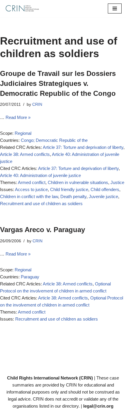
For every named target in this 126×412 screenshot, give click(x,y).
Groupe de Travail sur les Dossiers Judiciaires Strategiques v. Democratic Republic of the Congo (58, 83)
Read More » (18, 117)
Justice (117, 182)
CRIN (37, 104)
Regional (23, 133)
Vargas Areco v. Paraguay (42, 230)
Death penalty (73, 196)
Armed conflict (31, 182)
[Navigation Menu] (115, 8)
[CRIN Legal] (22, 8)
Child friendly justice (69, 189)
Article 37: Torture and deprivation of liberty (83, 147)
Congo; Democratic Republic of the (54, 140)
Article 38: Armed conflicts (25, 154)
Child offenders (105, 189)
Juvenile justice (103, 196)
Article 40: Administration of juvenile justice (40, 175)
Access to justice (31, 189)
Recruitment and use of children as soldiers (41, 203)
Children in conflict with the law (29, 196)
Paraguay (30, 276)
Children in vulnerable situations (78, 182)
